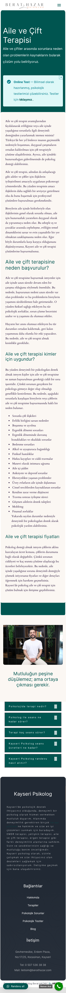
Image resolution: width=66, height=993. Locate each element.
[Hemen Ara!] (58, 986)
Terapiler (33, 905)
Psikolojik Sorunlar (33, 913)
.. (26, 99)
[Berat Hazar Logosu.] (30, 5)
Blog (33, 929)
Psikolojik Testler (33, 921)
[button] (33, 706)
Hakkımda (33, 897)
